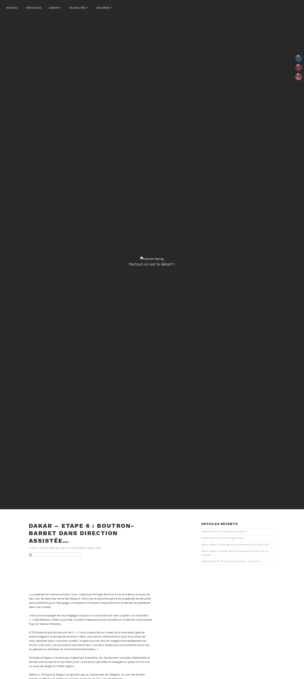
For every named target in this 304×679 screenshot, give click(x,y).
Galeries (103, 7)
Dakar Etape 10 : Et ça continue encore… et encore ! (230, 561)
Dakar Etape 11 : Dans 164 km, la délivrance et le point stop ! (235, 544)
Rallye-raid (94, 548)
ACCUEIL (12, 7)
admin (65, 548)
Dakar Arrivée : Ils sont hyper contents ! (224, 531)
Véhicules (33, 7)
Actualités (77, 7)
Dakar (53, 7)
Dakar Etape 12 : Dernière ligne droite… (223, 538)
